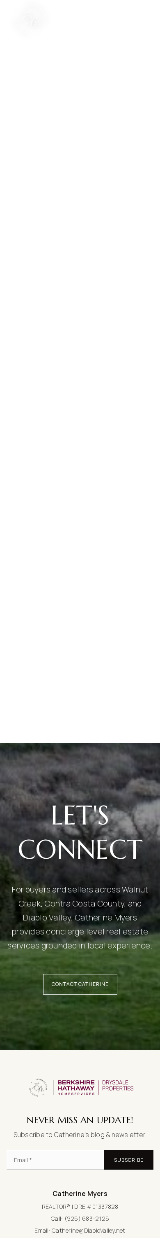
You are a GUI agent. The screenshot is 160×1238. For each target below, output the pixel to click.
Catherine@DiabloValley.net (89, 1230)
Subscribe (129, 1159)
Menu (135, 18)
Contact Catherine (80, 984)
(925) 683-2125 (87, 1218)
